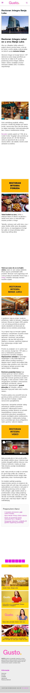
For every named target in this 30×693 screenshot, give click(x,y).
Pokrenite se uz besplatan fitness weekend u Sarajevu (13, 605)
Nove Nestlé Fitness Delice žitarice (16, 516)
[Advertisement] (15, 84)
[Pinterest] (20, 561)
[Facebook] (6, 561)
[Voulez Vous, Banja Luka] (15, 581)
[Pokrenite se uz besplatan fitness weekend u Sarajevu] (15, 597)
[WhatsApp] (16, 561)
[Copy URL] (23, 561)
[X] (10, 561)
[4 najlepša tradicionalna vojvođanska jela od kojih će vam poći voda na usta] (15, 631)
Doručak (4, 134)
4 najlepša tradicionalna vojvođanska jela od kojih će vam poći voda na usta (15, 638)
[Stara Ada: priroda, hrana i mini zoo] (15, 614)
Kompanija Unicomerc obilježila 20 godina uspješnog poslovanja (16, 522)
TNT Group (25, 688)
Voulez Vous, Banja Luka (10, 588)
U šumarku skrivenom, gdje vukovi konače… (13, 513)
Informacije (5, 670)
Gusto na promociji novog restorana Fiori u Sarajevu (13, 518)
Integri (3, 277)
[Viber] (13, 561)
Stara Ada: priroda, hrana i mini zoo (14, 622)
